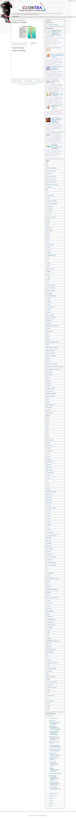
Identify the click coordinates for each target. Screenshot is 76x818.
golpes (48, 429)
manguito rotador (51, 508)
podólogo (48, 592)
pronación (49, 608)
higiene (48, 442)
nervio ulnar (49, 532)
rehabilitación (50, 622)
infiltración (49, 467)
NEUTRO (48, 538)
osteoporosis (49, 554)
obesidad (48, 543)
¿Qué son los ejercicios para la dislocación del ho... (54, 755)
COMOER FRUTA (51, 296)
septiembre (52, 793)
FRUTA (48, 415)
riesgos (48, 630)
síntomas (48, 644)
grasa (47, 434)
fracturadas (49, 412)
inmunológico (49, 472)
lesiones (48, 489)
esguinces (48, 383)
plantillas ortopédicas (52, 589)
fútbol (47, 421)
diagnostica (49, 331)
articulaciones (50, 195)
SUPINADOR (49, 652)
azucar (48, 220)
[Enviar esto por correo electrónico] (30, 43)
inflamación (49, 470)
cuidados (48, 309)
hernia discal (49, 440)
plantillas (48, 586)
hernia (48, 437)
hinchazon (49, 445)
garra (47, 423)
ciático (48, 274)
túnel (47, 692)
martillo (48, 516)
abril (50, 805)
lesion (47, 483)
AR (47, 190)
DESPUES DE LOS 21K (52, 326)
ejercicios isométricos (51, 364)
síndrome (48, 638)
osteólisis (48, 551)
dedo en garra (50, 315)
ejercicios (48, 361)
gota (47, 432)
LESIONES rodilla (51, 491)
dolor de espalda (50, 353)
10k (47, 162)
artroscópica (49, 209)
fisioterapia (49, 407)
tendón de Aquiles (51, 668)
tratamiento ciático (51, 687)
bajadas (48, 222)
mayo (51, 803)
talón (47, 657)
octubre (51, 720)
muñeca (48, 529)
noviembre (52, 718)
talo (47, 654)
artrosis (48, 214)
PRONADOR (49, 611)
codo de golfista (50, 285)
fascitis (48, 402)
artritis (48, 198)
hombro (48, 448)
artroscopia (49, 206)
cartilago (48, 252)
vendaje (48, 706)
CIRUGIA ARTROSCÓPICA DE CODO (54, 770)
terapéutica (49, 671)
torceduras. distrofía (51, 682)
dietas (47, 336)
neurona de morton (51, 535)
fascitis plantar (50, 404)
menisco (48, 518)
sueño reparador (50, 649)
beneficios (49, 228)
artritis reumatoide (51, 200)
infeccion (48, 464)
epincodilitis (49, 372)
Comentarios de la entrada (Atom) (30, 84)
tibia (47, 673)
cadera (48, 236)
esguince (48, 380)
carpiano (48, 247)
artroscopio (49, 211)
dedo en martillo (50, 317)
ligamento (49, 494)
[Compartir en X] (33, 43)
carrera (48, 249)
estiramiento (49, 391)
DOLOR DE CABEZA (52, 347)
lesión (47, 486)
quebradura (49, 616)
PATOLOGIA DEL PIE (57, 132)
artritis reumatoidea (51, 203)
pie (47, 570)
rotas (47, 635)
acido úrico (49, 173)
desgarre (48, 323)
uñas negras (49, 701)
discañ (48, 339)
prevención (49, 603)
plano (47, 584)
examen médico (50, 396)
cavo (47, 260)
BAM (47, 225)
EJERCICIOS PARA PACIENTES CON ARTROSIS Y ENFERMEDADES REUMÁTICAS (54, 33)
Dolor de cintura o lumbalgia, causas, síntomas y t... (54, 738)
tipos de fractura (50, 676)
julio (50, 798)
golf (47, 426)
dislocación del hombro (52, 342)
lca (47, 480)
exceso (48, 399)
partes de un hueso (22, 44)
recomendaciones (51, 619)
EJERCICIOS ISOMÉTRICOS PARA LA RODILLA (57, 94)
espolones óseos (50, 388)
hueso (17, 44)
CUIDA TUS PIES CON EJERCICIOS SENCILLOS (54, 784)
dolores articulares (51, 355)
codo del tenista (50, 290)
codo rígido (49, 293)
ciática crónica (50, 268)
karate (48, 475)
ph (47, 567)
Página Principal (16, 16)
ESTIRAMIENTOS (51, 393)
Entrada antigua (38, 81)
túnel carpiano (50, 695)
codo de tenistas (50, 287)
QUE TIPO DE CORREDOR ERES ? (54, 789)
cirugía (48, 279)
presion (48, 600)
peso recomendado (51, 565)
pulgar (48, 614)
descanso (48, 320)
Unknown (49, 22)
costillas (48, 301)
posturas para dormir (52, 597)
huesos (48, 456)
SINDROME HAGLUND (52, 641)
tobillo (48, 679)
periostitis (48, 559)
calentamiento (50, 244)
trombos (48, 690)
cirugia (48, 277)
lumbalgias (49, 502)
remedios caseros (50, 624)
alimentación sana (51, 176)
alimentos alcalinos (51, 181)
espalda (48, 385)
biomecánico (49, 230)
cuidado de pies (50, 306)
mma (47, 527)
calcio (47, 241)
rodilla (48, 633)
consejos (48, 298)
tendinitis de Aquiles (51, 663)
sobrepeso (49, 646)
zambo (48, 709)
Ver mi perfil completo (52, 24)
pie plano (48, 576)
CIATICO (48, 271)
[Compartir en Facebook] (34, 43)
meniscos (48, 521)
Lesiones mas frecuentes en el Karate (55, 81)
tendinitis (48, 660)
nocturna (48, 540)
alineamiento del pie (51, 184)
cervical (48, 263)
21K (47, 165)
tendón (48, 665)
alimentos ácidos (50, 179)
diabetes (48, 328)
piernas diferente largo (52, 578)
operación (49, 546)
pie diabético (49, 573)
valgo (47, 703)
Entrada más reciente (17, 81)
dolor (47, 345)
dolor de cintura (50, 350)
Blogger (45, 815)
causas (48, 258)
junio (50, 800)
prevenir (48, 605)
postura (48, 595)
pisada (48, 581)
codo (47, 282)
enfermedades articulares (53, 369)
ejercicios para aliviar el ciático (54, 366)
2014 (49, 716)
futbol (47, 418)
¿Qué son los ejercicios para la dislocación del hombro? (57, 56)
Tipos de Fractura (56, 47)
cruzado (48, 304)
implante (48, 459)
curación (48, 312)
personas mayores (51, 562)
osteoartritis (49, 548)
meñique (48, 524)
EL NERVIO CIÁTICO (55, 773)
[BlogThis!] (32, 43)
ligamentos (49, 497)
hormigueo (49, 451)
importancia (49, 461)
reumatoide (49, 627)
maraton (48, 510)
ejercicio (48, 358)
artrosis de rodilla (51, 217)
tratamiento (49, 684)
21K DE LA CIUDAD (51, 168)
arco (47, 192)
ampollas (48, 187)
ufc (47, 698)
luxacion (48, 505)
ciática (48, 266)
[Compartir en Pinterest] (35, 43)
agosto (51, 796)
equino (48, 377)
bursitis (48, 233)
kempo (48, 478)
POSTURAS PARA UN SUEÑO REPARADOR (54, 733)
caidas (48, 239)
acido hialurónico (50, 171)
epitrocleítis (49, 374)
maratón (48, 513)
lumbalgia (49, 499)
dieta (47, 334)
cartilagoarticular (51, 255)
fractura (48, 410)
